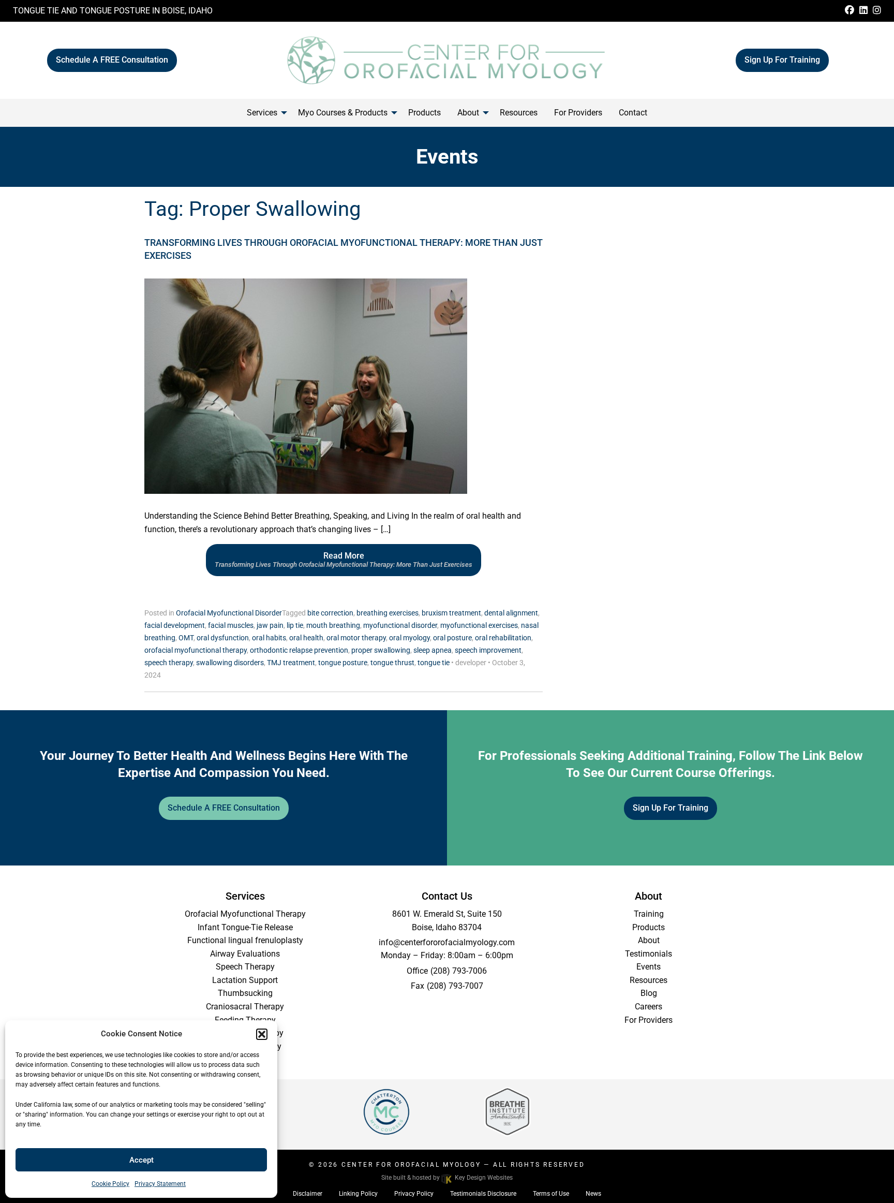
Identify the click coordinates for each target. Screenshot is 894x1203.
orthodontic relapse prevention (299, 650)
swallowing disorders (230, 662)
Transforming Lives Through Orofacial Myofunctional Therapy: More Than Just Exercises (343, 249)
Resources (648, 980)
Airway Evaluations (245, 954)
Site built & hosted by (447, 1177)
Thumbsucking (245, 993)
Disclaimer (307, 1193)
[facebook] (849, 11)
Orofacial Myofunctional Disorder (229, 613)
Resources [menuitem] (519, 113)
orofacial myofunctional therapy (195, 650)
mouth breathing (333, 625)
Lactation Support (245, 980)
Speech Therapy (245, 967)
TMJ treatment (291, 662)
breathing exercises (387, 613)
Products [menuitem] (424, 113)
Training (649, 914)
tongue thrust (392, 662)
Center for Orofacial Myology (411, 1164)
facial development (174, 625)
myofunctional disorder (400, 625)
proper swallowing (380, 650)
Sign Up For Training (782, 60)
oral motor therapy (356, 638)
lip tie (295, 625)
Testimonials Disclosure (483, 1193)
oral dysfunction (223, 638)
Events (648, 967)
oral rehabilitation (503, 638)
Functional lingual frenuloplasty (245, 940)
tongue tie (434, 662)
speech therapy (168, 662)
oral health (306, 638)
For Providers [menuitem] (578, 113)
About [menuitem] (468, 113)
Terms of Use (551, 1193)
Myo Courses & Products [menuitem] (343, 113)
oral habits (269, 638)
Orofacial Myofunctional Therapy (245, 914)
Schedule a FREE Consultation (112, 60)
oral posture (452, 638)
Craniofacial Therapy (245, 1033)
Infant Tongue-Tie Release (245, 927)
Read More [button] (343, 559)
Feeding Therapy (245, 1020)
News (593, 1193)
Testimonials (648, 954)
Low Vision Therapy (245, 1046)
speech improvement (488, 650)
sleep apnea (432, 650)
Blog (648, 993)
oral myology (409, 638)
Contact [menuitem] (633, 113)
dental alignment (511, 613)
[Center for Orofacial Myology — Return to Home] (447, 59)
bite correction (330, 613)
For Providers (648, 1020)
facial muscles (231, 625)
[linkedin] (863, 11)
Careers (648, 1006)
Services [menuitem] (262, 113)
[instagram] (877, 11)
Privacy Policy (414, 1193)
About (649, 940)
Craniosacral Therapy (245, 1006)
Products (648, 927)
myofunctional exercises (479, 625)
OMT (185, 638)
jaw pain (270, 625)
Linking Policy (358, 1193)
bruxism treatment (451, 613)
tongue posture (342, 662)
